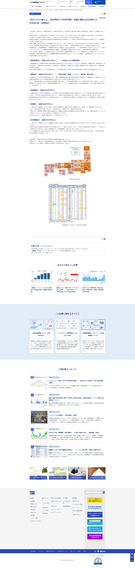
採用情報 (74, 498)
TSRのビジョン (34, 503)
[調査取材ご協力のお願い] (77, 473)
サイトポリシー (40, 252)
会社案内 (101, 6)
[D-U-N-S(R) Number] (95, 507)
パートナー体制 (34, 518)
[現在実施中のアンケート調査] (96, 473)
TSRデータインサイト (50, 6)
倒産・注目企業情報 (36, 6)
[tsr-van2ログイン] (95, 500)
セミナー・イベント (56, 512)
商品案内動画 (66, 506)
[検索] (104, 492)
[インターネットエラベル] (95, 529)
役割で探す (45, 513)
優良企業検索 (92, 6)
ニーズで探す (46, 510)
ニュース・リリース (56, 509)
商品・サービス (73, 6)
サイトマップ (75, 507)
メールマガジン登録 (77, 504)
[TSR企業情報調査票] (95, 536)
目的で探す (45, 507)
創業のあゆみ (33, 506)
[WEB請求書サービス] (38, 473)
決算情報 (32, 515)
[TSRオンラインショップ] (95, 522)
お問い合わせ (75, 501)
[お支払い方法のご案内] (58, 473)
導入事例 (83, 6)
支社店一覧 (33, 512)
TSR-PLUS (62, 6)
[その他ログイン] (95, 514)
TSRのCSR (33, 509)
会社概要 (32, 501)
